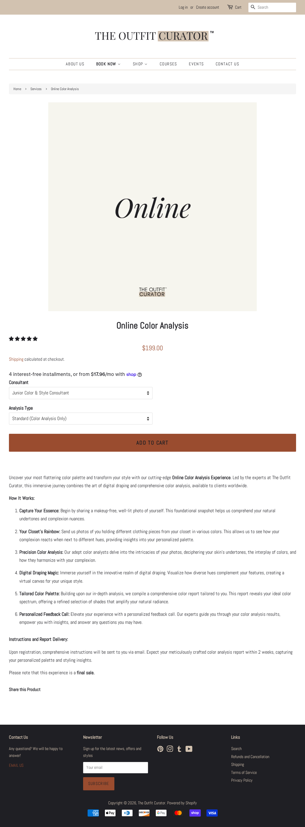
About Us (75, 64)
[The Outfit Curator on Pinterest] (160, 750)
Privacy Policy (242, 780)
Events (196, 64)
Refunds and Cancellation (250, 756)
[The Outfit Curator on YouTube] (189, 750)
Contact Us (227, 64)
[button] (24, 339)
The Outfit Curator (151, 803)
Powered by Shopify (182, 803)
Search (236, 748)
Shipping (16, 359)
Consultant (19, 382)
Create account (207, 7)
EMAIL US (16, 765)
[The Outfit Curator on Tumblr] (179, 750)
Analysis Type (21, 408)
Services (36, 89)
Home (17, 89)
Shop (138, 64)
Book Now (107, 64)
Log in (183, 7)
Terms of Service (244, 772)
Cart (238, 7)
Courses (168, 64)
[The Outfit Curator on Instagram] (169, 750)
